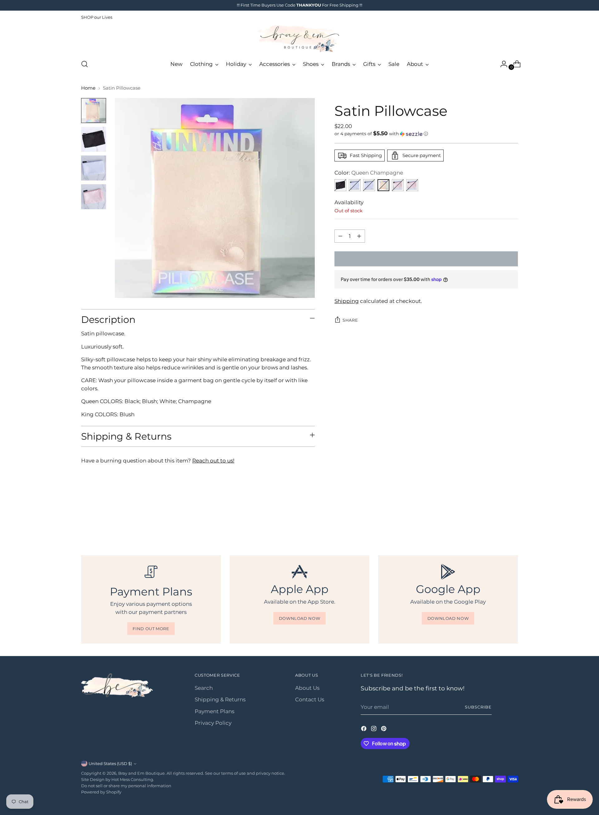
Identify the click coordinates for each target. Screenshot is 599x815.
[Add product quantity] (359, 236)
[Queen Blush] (412, 185)
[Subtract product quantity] (340, 236)
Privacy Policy (213, 723)
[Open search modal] (84, 64)
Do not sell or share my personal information (126, 785)
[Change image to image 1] (93, 110)
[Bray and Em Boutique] (299, 38)
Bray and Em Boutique (141, 773)
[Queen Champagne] (383, 185)
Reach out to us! (213, 460)
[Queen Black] (340, 185)
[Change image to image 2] (93, 139)
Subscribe (478, 706)
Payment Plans (214, 711)
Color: (368, 173)
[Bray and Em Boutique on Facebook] (364, 729)
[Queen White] (355, 185)
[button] (426, 134)
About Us (307, 688)
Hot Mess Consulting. (132, 779)
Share (350, 320)
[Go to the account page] (501, 64)
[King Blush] (398, 185)
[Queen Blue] (369, 185)
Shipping (346, 301)
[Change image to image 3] (93, 168)
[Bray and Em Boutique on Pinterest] (384, 729)
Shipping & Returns (220, 699)
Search (204, 688)
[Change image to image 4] (93, 196)
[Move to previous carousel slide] (498, 521)
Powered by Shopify (101, 791)
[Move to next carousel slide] (512, 521)
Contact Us (309, 699)
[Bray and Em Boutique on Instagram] (374, 729)
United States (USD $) (110, 763)
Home (88, 88)
